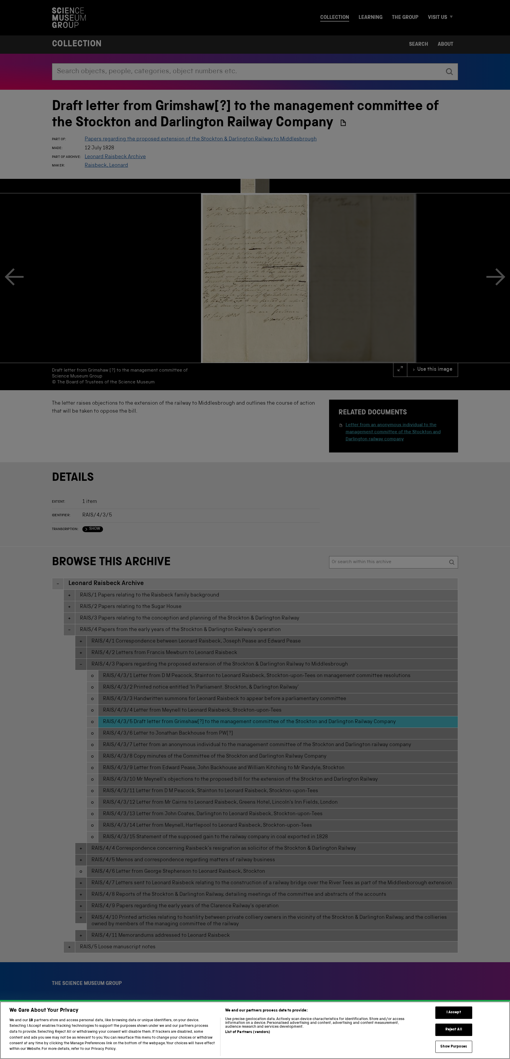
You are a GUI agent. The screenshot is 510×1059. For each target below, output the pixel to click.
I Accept (454, 1013)
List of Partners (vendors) (247, 1032)
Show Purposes (453, 1047)
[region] (255, 1030)
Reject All (453, 1030)
